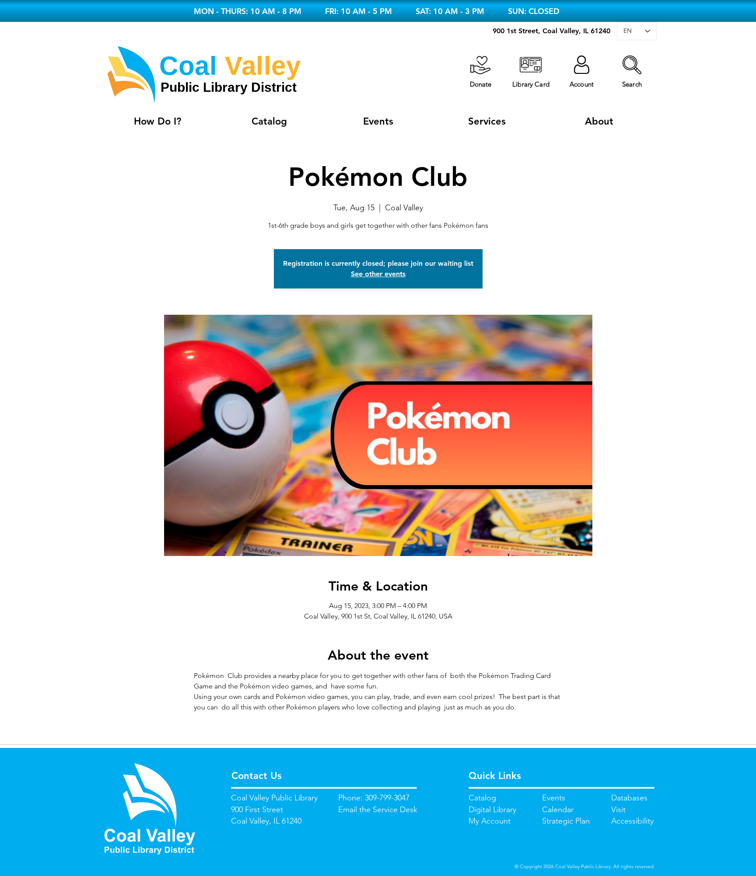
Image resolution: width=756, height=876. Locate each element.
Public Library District (229, 87)
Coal (188, 65)
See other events (378, 274)
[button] (632, 65)
